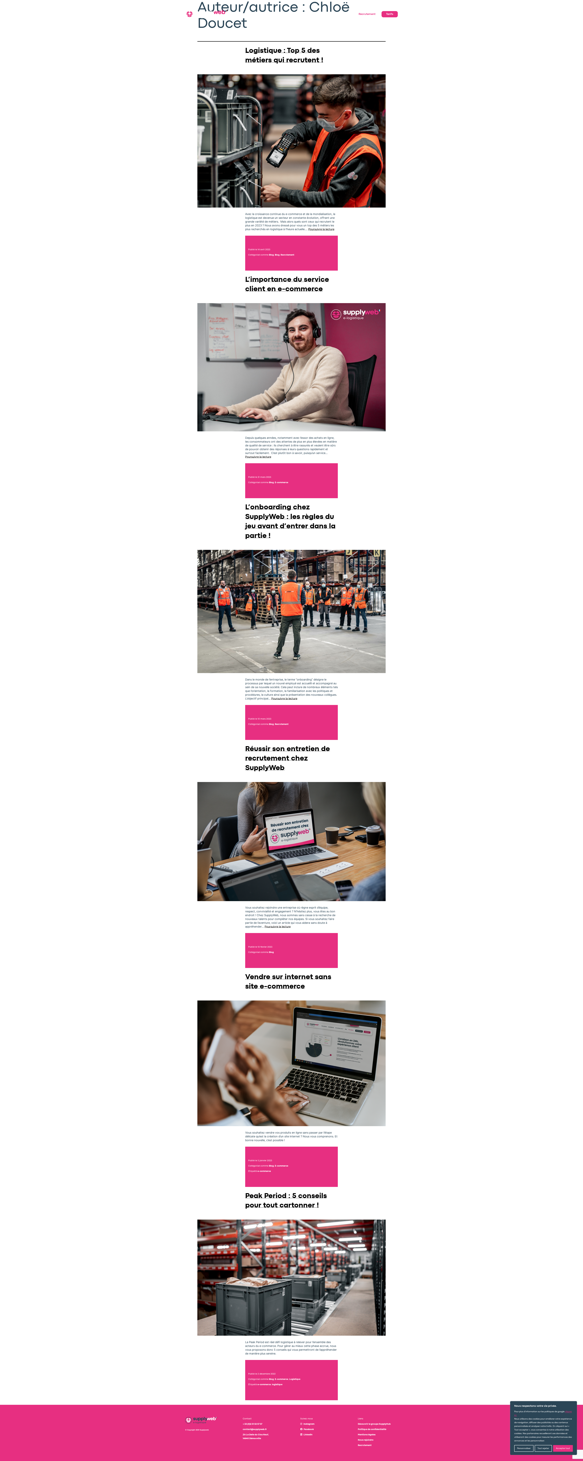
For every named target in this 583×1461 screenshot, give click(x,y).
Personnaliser (524, 1448)
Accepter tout (563, 1448)
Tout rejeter (543, 1448)
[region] (543, 1428)
